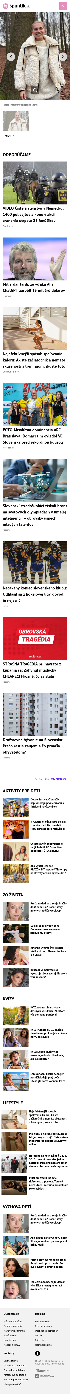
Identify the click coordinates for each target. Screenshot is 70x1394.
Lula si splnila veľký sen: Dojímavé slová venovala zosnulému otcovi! (45, 929)
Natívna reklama (43, 1344)
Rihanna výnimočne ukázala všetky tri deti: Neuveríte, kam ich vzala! (48, 951)
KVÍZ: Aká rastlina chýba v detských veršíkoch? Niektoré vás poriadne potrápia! (47, 1011)
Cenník (38, 1335)
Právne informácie (13, 1321)
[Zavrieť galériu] (63, 6)
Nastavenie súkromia (14, 1330)
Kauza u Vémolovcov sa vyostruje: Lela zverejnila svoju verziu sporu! (48, 973)
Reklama (40, 1314)
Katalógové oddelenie (15, 1374)
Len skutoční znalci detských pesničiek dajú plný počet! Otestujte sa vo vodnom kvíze (47, 1077)
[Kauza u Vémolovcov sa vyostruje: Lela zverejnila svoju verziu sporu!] (16, 978)
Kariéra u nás (10, 1335)
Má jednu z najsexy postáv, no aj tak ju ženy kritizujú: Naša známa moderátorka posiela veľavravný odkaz (48, 1139)
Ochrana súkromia (13, 1326)
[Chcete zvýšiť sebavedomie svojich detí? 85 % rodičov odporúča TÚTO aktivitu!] (16, 851)
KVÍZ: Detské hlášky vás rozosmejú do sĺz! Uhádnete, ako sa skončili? (47, 1055)
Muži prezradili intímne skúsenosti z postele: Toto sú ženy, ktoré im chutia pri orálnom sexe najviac (48, 1183)
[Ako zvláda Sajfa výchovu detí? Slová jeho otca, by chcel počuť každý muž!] (16, 1245)
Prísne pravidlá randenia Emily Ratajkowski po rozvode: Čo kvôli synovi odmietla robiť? (48, 1263)
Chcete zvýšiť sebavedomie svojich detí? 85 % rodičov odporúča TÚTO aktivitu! (46, 847)
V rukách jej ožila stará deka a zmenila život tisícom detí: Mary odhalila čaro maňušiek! (48, 825)
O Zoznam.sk (11, 1314)
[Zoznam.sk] (42, 1371)
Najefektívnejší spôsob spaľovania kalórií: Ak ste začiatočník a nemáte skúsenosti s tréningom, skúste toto (48, 1117)
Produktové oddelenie (15, 1365)
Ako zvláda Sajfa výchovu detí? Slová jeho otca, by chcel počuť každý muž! (48, 1241)
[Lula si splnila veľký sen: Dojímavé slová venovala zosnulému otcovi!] (16, 933)
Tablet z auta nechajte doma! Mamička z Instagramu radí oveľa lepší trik (47, 1285)
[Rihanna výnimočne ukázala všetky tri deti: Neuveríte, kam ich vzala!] (16, 955)
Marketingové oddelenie (16, 1379)
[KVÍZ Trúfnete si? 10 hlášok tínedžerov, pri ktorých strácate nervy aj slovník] (16, 1037)
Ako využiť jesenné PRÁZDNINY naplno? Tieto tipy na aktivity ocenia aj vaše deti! (48, 869)
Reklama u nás (42, 1321)
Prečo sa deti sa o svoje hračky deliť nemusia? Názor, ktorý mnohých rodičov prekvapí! (48, 907)
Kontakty (9, 1353)
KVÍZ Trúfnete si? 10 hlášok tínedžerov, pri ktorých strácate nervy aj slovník (48, 1033)
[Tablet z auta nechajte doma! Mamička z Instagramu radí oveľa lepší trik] (16, 1290)
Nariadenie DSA (12, 1344)
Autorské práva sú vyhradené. (50, 1363)
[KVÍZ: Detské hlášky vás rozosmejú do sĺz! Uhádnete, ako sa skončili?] (16, 1059)
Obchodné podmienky (46, 1330)
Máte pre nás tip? (12, 1384)
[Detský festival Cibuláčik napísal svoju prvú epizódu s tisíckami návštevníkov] (16, 807)
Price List (39, 1340)
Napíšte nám (10, 1340)
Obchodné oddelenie (14, 1370)
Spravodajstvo (11, 1360)
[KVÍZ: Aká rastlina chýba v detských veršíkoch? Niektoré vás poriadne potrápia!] (16, 1015)
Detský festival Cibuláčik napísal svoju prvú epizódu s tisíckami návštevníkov (47, 803)
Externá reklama (43, 1326)
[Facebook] (37, 1353)
